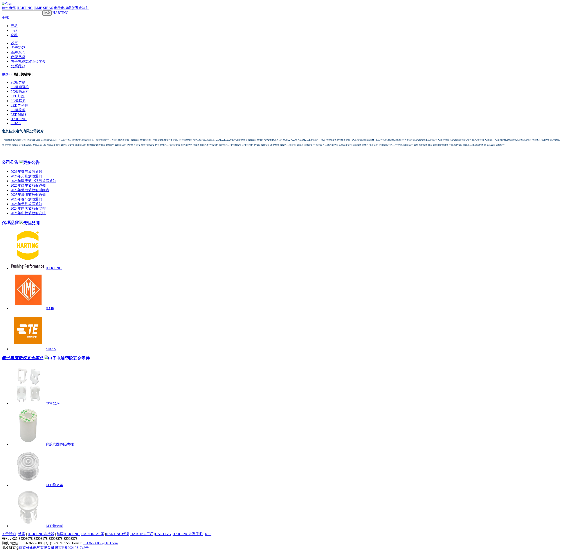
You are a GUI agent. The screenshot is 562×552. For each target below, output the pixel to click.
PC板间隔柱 (20, 87)
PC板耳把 (18, 101)
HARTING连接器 (41, 534)
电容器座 (53, 403)
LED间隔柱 (19, 114)
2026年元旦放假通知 (26, 176)
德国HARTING (68, 534)
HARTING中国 (92, 534)
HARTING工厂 (141, 534)
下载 (14, 30)
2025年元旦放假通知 (26, 204)
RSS (208, 534)
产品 (14, 26)
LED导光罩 (54, 526)
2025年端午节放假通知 (28, 185)
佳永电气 (9, 8)
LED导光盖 (54, 485)
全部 (5, 18)
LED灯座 (18, 96)
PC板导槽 (18, 82)
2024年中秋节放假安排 (28, 213)
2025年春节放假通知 (26, 199)
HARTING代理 (117, 534)
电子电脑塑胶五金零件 (71, 8)
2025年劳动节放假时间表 (30, 190)
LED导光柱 (19, 105)
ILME (38, 8)
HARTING (25, 8)
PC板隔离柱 (20, 91)
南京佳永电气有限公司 (36, 548)
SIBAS (48, 8)
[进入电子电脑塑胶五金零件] (67, 357)
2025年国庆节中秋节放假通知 (33, 181)
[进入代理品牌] (30, 222)
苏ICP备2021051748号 (72, 548)
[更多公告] (30, 162)
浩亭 (21, 534)
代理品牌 (10, 222)
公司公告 (10, 162)
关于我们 (9, 534)
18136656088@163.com (100, 543)
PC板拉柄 (18, 110)
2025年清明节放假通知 (28, 195)
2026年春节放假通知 (26, 171)
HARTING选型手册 (188, 534)
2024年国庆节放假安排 (28, 208)
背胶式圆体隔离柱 (60, 444)
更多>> (7, 74)
